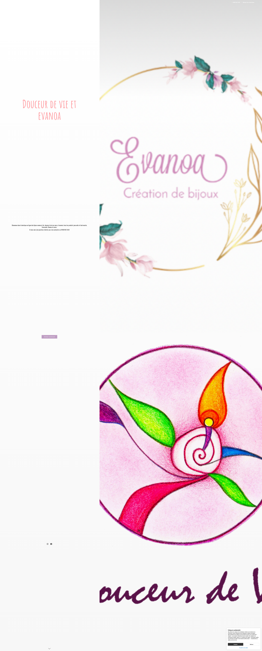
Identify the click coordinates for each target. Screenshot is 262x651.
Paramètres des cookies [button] (243, 647)
